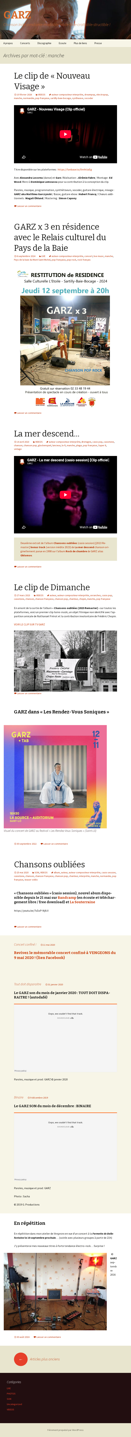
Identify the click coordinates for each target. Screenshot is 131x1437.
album (57, 872)
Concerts (25, 43)
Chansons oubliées (49, 865)
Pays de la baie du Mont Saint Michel (32, 259)
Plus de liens (80, 43)
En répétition (29, 1223)
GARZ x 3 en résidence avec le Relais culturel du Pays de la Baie (60, 237)
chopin (82, 598)
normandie (28, 98)
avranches (95, 595)
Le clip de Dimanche (52, 587)
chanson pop (30, 445)
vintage (18, 449)
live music (99, 256)
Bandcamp (67, 898)
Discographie (44, 43)
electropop (102, 94)
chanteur (73, 598)
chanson (18, 445)
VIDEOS (41, 94)
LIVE (43, 256)
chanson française (44, 598)
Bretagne (86, 441)
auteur (53, 595)
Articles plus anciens (39, 1359)
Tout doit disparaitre (27, 984)
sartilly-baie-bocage (60, 98)
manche (18, 98)
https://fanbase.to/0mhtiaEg (75, 169)
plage (79, 445)
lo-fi (64, 445)
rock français (84, 259)
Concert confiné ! (25, 944)
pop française (42, 98)
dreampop (89, 94)
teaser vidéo (31, 879)
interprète (84, 876)
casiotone (109, 441)
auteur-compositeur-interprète (67, 94)
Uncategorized (14, 1404)
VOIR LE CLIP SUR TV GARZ (29, 624)
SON (37, 872)
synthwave (77, 98)
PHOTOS (11, 1393)
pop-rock (71, 259)
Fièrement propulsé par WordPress (65, 1430)
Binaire (18, 1097)
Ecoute (62, 43)
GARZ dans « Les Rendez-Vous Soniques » (61, 712)
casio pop (97, 441)
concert (88, 256)
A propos (8, 43)
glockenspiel (44, 445)
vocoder (88, 98)
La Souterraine (82, 902)
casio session (109, 872)
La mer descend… (46, 434)
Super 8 (102, 445)
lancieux (56, 445)
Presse (98, 43)
